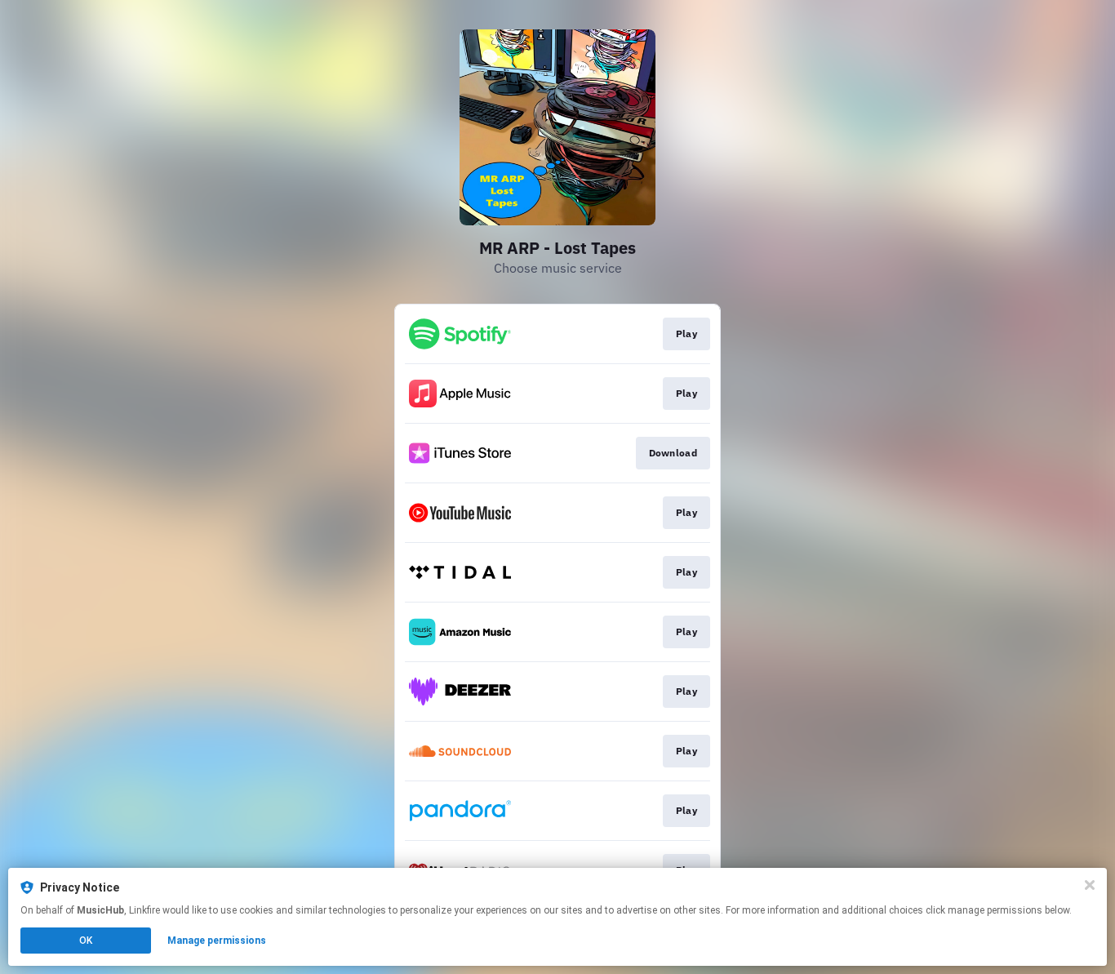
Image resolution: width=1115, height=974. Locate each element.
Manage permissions (216, 940)
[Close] (1090, 885)
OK (85, 940)
